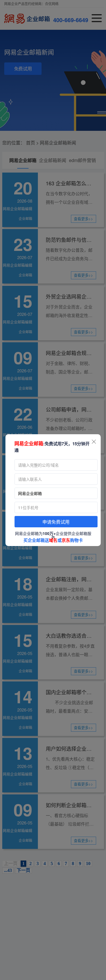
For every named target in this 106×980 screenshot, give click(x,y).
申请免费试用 (56, 522)
